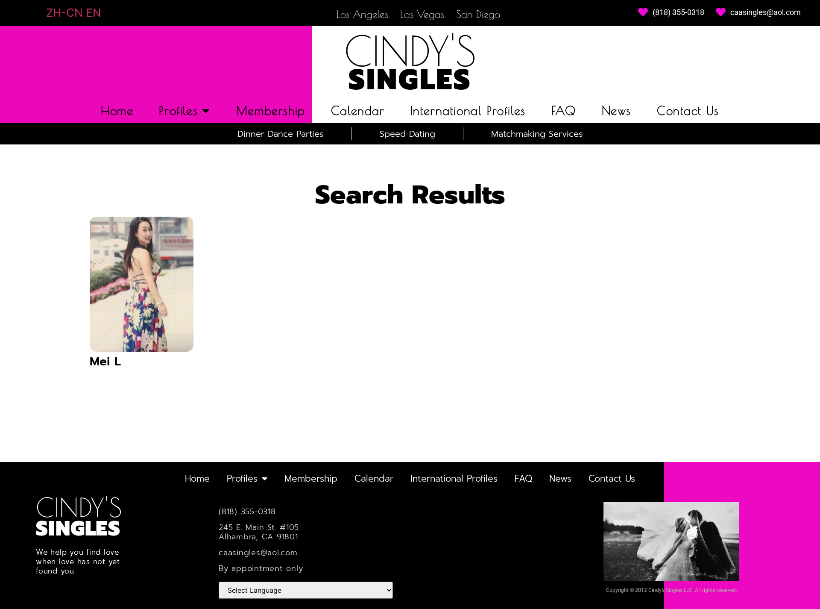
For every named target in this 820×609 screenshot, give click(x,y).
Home (117, 110)
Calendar (358, 110)
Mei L (105, 361)
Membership (270, 110)
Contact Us (688, 110)
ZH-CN (64, 12)
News (616, 110)
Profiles (178, 110)
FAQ (563, 110)
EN (93, 12)
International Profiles (468, 110)
